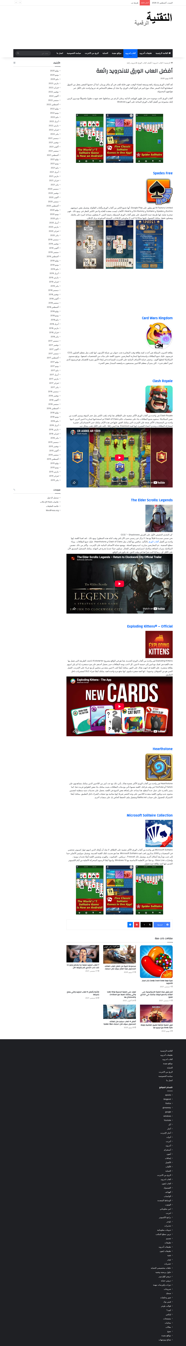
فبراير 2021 (54, 180)
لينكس (168, 1314)
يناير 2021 (55, 185)
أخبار (169, 1129)
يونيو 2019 (54, 265)
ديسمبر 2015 (53, 442)
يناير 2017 (55, 387)
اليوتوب (168, 1205)
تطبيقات (168, 1243)
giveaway (167, 1107)
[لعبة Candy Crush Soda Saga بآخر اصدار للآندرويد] (156, 961)
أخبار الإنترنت (165, 1133)
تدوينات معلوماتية (164, 1230)
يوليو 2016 (54, 412)
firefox (168, 1103)
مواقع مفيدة (116, 53)
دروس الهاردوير (165, 1276)
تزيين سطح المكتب (163, 1234)
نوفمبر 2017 (54, 345)
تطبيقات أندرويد (145, 53)
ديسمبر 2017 (53, 341)
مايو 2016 (55, 421)
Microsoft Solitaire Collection (150, 815)
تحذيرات (167, 1226)
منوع (169, 1331)
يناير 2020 (54, 235)
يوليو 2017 (54, 362)
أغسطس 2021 (53, 155)
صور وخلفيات (165, 1297)
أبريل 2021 (54, 172)
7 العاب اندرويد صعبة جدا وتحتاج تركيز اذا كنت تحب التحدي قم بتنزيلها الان (83, 966)
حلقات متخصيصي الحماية (161, 1268)
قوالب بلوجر (166, 1306)
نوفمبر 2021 (54, 142)
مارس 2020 (54, 227)
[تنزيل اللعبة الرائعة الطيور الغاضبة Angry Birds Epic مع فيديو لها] (156, 1013)
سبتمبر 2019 (53, 252)
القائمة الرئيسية (162, 53)
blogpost (167, 1099)
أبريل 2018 (54, 324)
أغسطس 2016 (53, 408)
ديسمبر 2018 (53, 290)
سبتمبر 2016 (53, 404)
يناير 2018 (55, 337)
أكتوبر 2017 (54, 349)
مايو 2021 (55, 168)
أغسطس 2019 (53, 256)
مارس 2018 (54, 328)
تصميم (168, 1238)
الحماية (105, 53)
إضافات (168, 1158)
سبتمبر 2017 (53, 353)
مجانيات (168, 1323)
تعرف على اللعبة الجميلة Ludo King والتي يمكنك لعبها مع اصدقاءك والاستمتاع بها (121, 994)
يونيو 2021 (54, 163)
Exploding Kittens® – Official (150, 626)
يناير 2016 (55, 438)
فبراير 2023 (54, 87)
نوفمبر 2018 (54, 294)
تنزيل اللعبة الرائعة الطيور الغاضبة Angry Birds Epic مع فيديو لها (157, 1026)
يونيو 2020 (54, 214)
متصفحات (167, 1319)
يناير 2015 (55, 480)
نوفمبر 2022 (53, 92)
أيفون (169, 1154)
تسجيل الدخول (53, 498)
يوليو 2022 (54, 109)
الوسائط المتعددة (164, 1200)
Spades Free (163, 173)
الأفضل (168, 1162)
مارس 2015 (54, 472)
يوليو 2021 (54, 159)
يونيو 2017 (54, 366)
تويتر (169, 1259)
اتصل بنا (60, 53)
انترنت (168, 1213)
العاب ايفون (166, 1183)
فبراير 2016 (54, 434)
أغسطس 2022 (53, 104)
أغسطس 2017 (53, 358)
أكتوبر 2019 (54, 248)
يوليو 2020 (54, 210)
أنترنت (168, 1141)
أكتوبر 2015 (54, 450)
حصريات (167, 1264)
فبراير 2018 (54, 332)
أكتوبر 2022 (54, 96)
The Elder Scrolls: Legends (152, 500)
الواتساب (167, 1196)
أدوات (168, 1137)
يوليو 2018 (54, 311)
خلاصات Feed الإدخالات (49, 502)
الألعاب (168, 1167)
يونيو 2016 (54, 417)
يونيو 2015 (54, 467)
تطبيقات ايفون (165, 1251)
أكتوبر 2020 (54, 197)
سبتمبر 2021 (53, 151)
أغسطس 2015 (53, 459)
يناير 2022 (54, 134)
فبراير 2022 (54, 130)
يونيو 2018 (54, 315)
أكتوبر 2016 (54, 400)
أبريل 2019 (54, 273)
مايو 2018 (55, 320)
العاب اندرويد (130, 53)
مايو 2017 (55, 370)
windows (167, 1116)
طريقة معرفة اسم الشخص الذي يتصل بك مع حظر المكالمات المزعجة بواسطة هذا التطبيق (104, 3)
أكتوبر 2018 (54, 299)
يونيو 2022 (54, 113)
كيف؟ (169, 1310)
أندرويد (168, 1145)
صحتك (168, 1293)
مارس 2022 (54, 125)
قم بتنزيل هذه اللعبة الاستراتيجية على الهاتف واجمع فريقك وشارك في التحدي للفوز (156, 994)
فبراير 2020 (54, 231)
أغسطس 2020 (52, 206)
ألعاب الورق (154, 541)
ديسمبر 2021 (53, 138)
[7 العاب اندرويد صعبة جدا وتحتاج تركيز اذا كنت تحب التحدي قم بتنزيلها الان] (82, 953)
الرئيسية (167, 63)
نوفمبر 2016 (54, 396)
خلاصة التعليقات (52, 506)
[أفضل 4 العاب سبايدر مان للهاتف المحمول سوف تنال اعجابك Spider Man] (119, 1012)
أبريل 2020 (54, 223)
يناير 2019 (55, 286)
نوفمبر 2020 (53, 193)
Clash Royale (163, 381)
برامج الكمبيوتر (165, 1217)
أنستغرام (167, 1150)
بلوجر (169, 1221)
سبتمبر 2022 (53, 100)
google (168, 1112)
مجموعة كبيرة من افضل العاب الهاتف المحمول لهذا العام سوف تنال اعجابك (120, 967)
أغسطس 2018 (53, 307)
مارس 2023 (54, 83)
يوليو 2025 (54, 71)
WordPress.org (52, 510)
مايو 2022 (55, 117)
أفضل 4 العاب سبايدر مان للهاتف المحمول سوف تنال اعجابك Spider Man (120, 1023)
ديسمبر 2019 (53, 239)
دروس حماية (166, 1281)
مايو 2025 (55, 79)
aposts (168, 1095)
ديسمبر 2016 (53, 391)
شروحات (167, 1289)
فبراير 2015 (54, 476)
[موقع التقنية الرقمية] (153, 19)
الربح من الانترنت (92, 53)
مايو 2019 (55, 269)
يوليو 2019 (54, 261)
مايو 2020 (54, 218)
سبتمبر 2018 (53, 303)
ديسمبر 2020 (53, 189)
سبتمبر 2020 (53, 201)
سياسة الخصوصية (74, 53)
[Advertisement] (65, 27)
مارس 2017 (54, 379)
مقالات (168, 1327)
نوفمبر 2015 (54, 446)
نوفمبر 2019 (54, 244)
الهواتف (168, 1192)
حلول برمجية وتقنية (163, 1272)
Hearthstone (163, 749)
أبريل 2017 (54, 375)
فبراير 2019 (54, 282)
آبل (169, 1124)
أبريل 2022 (54, 121)
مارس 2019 (54, 277)
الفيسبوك (167, 1188)
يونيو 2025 (54, 75)
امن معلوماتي (165, 1209)
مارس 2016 (54, 429)
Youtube (167, 1120)
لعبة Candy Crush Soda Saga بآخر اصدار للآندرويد (157, 982)
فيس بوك (167, 1302)
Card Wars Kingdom (157, 318)
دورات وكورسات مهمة (162, 1285)
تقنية (169, 1255)
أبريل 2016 (54, 425)
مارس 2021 (54, 176)
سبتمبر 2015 (53, 455)
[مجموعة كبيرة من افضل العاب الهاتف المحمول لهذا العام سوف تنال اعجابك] (119, 954)
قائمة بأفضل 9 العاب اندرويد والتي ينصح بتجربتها (83, 993)
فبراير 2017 (54, 383)
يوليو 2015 (54, 463)
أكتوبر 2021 (54, 147)
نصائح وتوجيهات (165, 1340)
